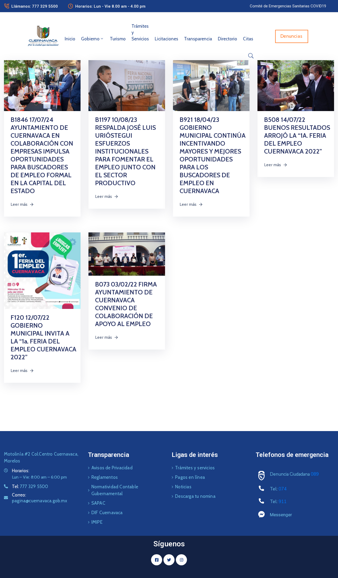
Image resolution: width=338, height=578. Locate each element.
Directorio (227, 38)
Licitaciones (166, 38)
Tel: (30, 486)
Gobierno (90, 38)
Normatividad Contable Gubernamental (114, 490)
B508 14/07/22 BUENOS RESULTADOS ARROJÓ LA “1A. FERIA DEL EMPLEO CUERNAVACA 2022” (297, 135)
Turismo (118, 38)
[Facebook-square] (156, 559)
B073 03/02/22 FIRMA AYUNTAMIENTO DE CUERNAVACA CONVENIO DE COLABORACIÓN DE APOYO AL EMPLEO (126, 304)
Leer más (19, 204)
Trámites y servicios (195, 467)
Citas (248, 38)
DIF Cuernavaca (107, 512)
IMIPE (96, 522)
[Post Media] (42, 85)
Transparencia (198, 38)
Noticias (183, 486)
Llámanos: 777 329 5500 (34, 6)
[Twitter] (169, 559)
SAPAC (98, 503)
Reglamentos (104, 477)
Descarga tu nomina (195, 496)
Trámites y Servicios (140, 32)
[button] (288, 6)
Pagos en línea (190, 477)
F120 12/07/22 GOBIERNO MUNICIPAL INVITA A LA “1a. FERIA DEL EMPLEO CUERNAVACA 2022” (43, 337)
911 (283, 502)
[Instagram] (181, 559)
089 (315, 474)
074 (283, 489)
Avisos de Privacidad (112, 467)
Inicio (70, 38)
